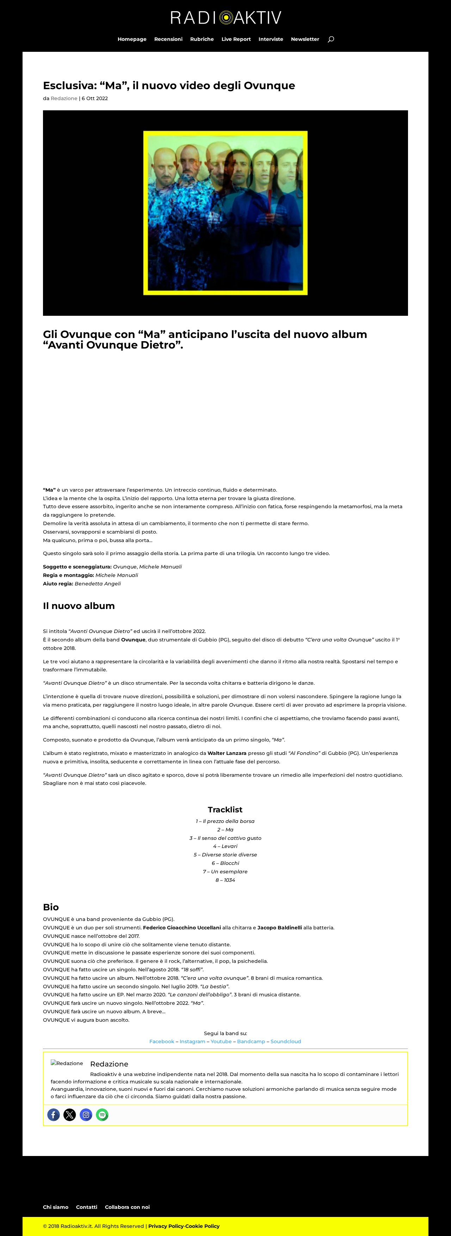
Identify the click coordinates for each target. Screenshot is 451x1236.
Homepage (132, 39)
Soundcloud (286, 1041)
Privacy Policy (166, 1226)
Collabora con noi (127, 1207)
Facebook (161, 1041)
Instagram (192, 1041)
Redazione (64, 98)
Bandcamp (251, 1041)
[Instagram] (86, 1114)
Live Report (236, 39)
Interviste (271, 39)
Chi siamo (55, 1207)
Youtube (221, 1041)
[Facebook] (53, 1114)
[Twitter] (69, 1114)
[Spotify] (102, 1114)
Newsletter (305, 39)
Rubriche (202, 39)
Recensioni (168, 39)
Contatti (86, 1207)
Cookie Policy (202, 1226)
